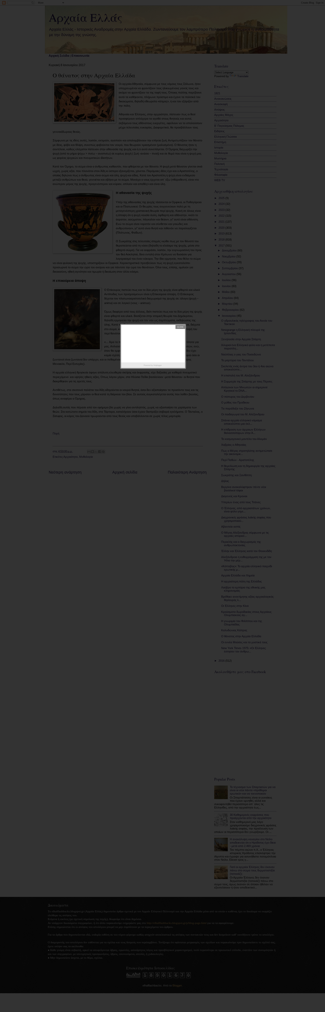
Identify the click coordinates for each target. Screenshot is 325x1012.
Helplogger (157, 365)
